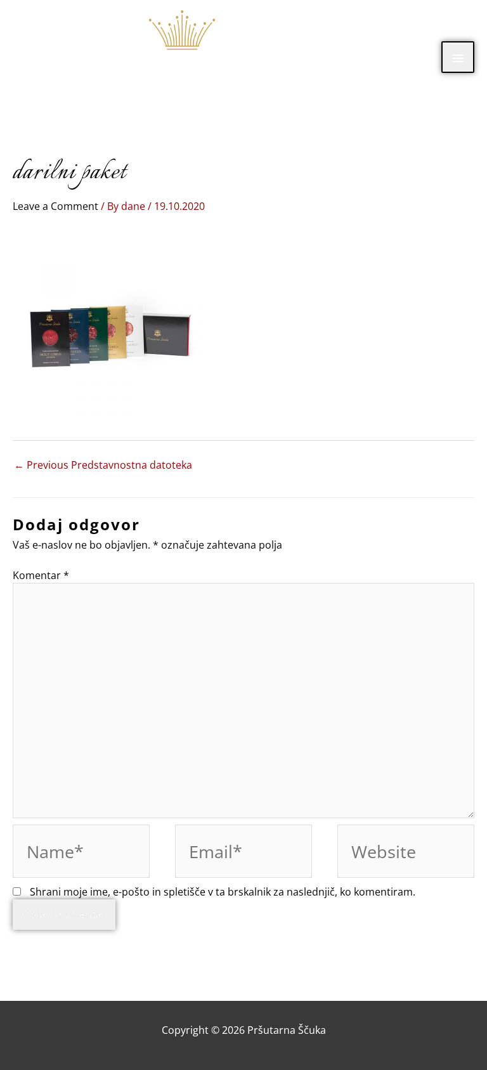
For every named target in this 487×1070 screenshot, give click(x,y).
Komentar (41, 575)
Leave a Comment (55, 206)
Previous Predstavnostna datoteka (103, 465)
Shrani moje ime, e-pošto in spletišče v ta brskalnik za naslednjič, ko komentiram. (222, 892)
